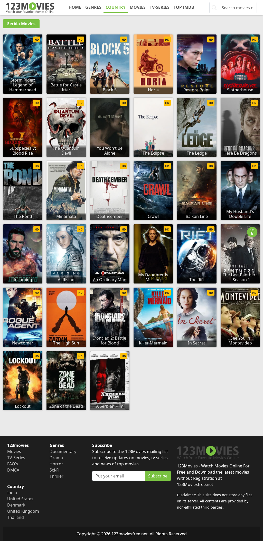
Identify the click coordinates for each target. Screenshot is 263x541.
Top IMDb (184, 7)
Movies (138, 7)
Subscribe (157, 476)
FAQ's (12, 464)
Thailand (15, 517)
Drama (56, 457)
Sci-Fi (54, 470)
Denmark (16, 505)
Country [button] (116, 7)
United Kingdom (23, 511)
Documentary (63, 451)
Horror (56, 464)
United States (20, 499)
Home (75, 7)
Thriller (56, 476)
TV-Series (160, 7)
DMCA (13, 470)
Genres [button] (93, 7)
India (12, 492)
